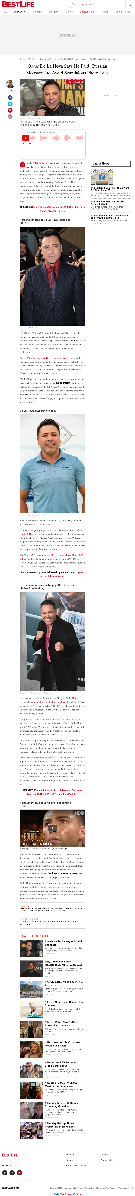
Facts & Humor (122, 11)
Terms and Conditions (76, 1165)
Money (69, 11)
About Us (70, 1154)
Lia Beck (11, 90)
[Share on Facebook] (10, 98)
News (74, 921)
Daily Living (20, 11)
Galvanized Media (69, 1188)
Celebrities (29, 921)
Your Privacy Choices (70, 1194)
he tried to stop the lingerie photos (50, 702)
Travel (104, 11)
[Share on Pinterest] (10, 111)
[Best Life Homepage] (18, 4)
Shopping (37, 11)
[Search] (129, 4)
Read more (61, 910)
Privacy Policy (107, 1160)
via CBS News (27, 533)
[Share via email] (10, 117)
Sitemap (104, 1154)
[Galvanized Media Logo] (10, 1188)
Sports (25, 924)
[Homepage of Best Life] (10, 1155)
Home (22, 59)
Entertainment (87, 11)
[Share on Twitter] (10, 105)
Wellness (54, 11)
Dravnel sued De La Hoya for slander (50, 358)
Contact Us (71, 1160)
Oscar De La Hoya (44, 163)
